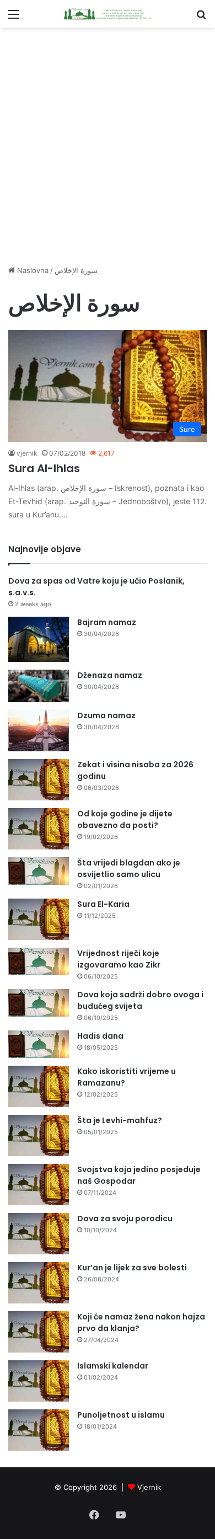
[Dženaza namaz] (38, 686)
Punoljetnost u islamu (121, 1414)
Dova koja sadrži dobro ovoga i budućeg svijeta (140, 1000)
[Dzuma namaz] (38, 730)
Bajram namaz (106, 622)
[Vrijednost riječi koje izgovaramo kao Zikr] (38, 961)
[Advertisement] (107, 146)
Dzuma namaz (106, 715)
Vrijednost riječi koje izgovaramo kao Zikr (118, 959)
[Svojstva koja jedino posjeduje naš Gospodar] (38, 1184)
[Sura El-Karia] (38, 919)
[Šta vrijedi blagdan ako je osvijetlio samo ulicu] (38, 871)
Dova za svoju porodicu (125, 1218)
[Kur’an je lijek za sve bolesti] (38, 1282)
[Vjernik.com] (107, 14)
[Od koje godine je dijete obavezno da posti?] (38, 828)
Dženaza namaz (109, 675)
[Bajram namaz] (38, 639)
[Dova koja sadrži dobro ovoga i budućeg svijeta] (38, 1003)
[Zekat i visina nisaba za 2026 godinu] (38, 779)
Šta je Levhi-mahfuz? (119, 1120)
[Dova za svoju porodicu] (38, 1233)
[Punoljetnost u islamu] (38, 1430)
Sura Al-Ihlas (44, 468)
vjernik (27, 453)
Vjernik (149, 1487)
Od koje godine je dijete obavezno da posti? (125, 819)
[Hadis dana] (38, 1044)
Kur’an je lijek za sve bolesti (132, 1267)
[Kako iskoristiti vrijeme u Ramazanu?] (38, 1086)
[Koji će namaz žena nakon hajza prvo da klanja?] (38, 1332)
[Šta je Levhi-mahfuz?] (38, 1135)
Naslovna (32, 270)
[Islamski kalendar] (38, 1381)
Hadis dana (100, 1035)
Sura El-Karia (103, 904)
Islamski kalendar (112, 1365)
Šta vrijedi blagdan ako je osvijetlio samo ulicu (128, 868)
